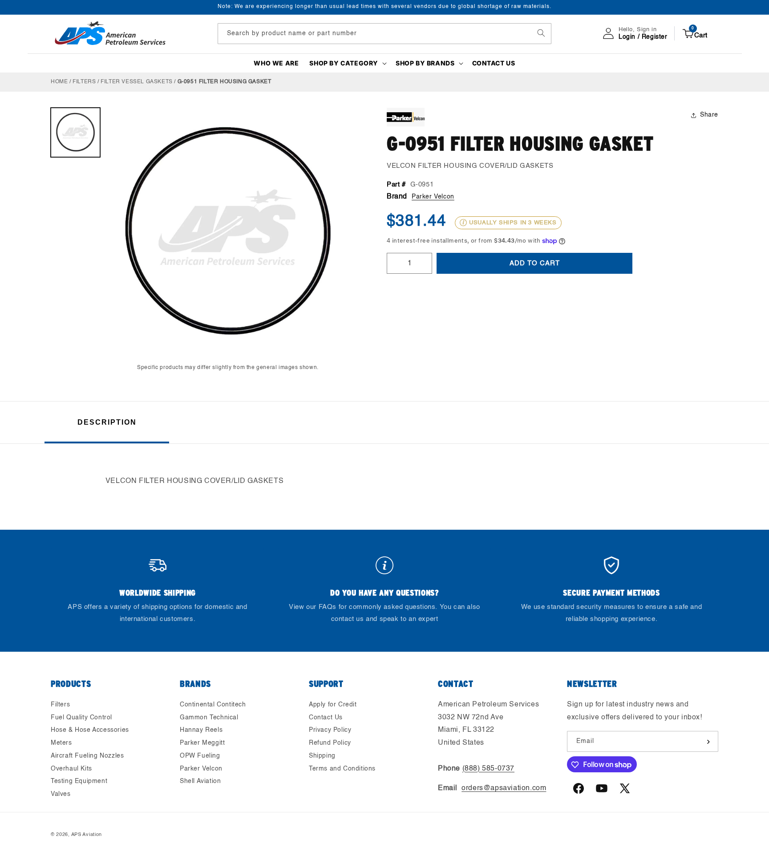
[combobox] (384, 33)
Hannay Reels (201, 730)
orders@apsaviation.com (503, 788)
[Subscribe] (708, 741)
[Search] (541, 33)
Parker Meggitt (202, 743)
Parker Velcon (433, 197)
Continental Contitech (213, 705)
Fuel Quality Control (81, 717)
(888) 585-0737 (488, 768)
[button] (347, 63)
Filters (84, 82)
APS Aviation (86, 834)
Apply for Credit (333, 705)
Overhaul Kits (71, 769)
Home (59, 82)
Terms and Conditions (342, 769)
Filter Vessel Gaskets (137, 82)
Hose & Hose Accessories (90, 730)
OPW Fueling (200, 756)
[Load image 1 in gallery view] (75, 132)
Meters (61, 743)
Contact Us (326, 717)
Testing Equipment (79, 782)
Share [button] (709, 115)
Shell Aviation (200, 782)
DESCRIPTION (107, 422)
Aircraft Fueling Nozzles (87, 756)
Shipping (322, 756)
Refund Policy (330, 743)
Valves (61, 794)
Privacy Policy (330, 730)
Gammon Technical (209, 717)
